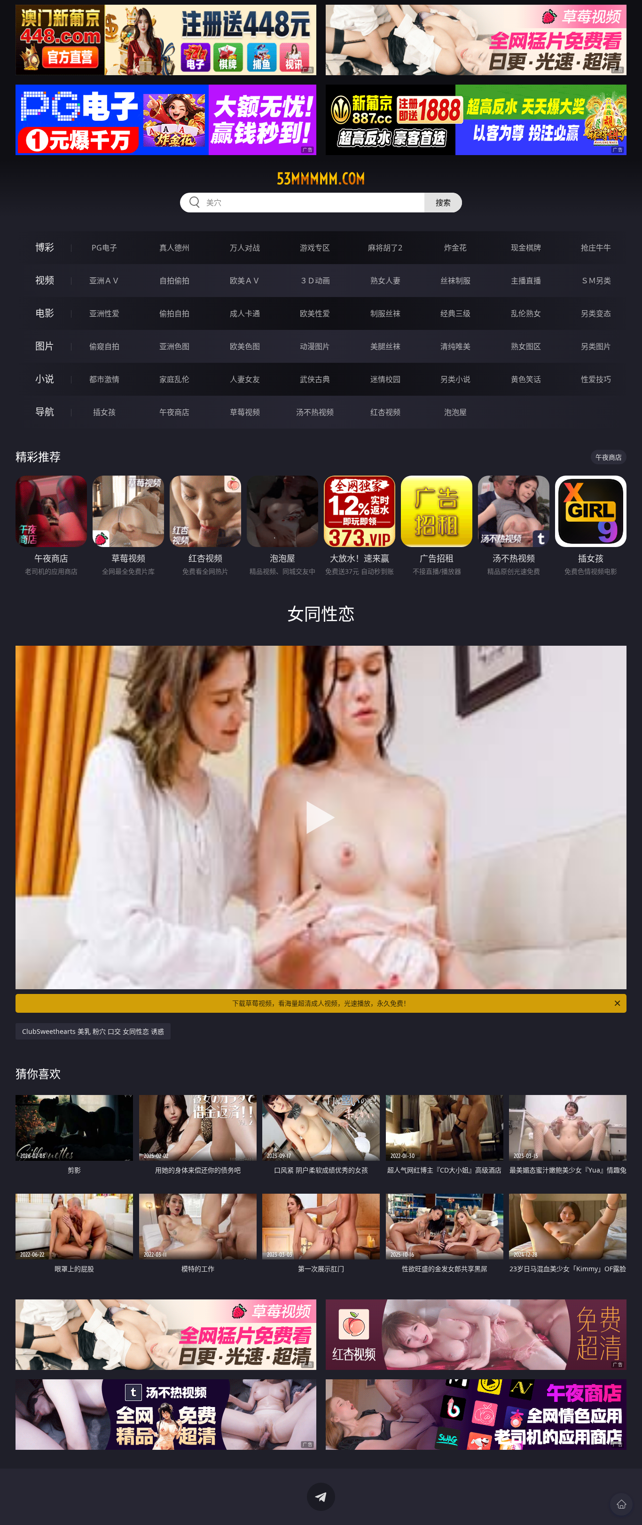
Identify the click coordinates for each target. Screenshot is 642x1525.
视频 (44, 280)
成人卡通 (245, 313)
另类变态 (596, 313)
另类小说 (455, 379)
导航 (44, 412)
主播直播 (526, 280)
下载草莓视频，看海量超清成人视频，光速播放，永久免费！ (321, 1003)
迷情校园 (385, 379)
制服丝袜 (385, 313)
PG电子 (104, 247)
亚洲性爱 (104, 313)
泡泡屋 (455, 412)
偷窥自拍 (104, 346)
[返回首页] (621, 1504)
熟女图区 (526, 346)
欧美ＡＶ (245, 280)
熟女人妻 (385, 280)
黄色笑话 (526, 379)
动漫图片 (315, 346)
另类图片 (596, 346)
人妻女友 (245, 379)
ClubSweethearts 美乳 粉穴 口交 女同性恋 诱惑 (93, 1031)
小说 (44, 379)
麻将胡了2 (385, 247)
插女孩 (104, 412)
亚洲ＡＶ (104, 280)
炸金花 (455, 247)
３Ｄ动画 (315, 280)
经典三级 (455, 313)
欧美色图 (245, 346)
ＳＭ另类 (596, 280)
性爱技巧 (596, 379)
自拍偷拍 (174, 280)
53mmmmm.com (321, 178)
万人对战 (245, 247)
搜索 (443, 202)
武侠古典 (315, 379)
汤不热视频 (315, 412)
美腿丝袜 (385, 346)
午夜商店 (174, 412)
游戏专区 (315, 247)
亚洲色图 (174, 346)
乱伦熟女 (526, 313)
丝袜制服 (455, 280)
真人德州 (174, 247)
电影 (44, 313)
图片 (44, 346)
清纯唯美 (455, 346)
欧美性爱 (315, 313)
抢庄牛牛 (596, 247)
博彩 (44, 247)
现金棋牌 (526, 247)
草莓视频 (245, 412)
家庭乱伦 (174, 379)
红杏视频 (385, 412)
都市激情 (104, 379)
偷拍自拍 (174, 313)
